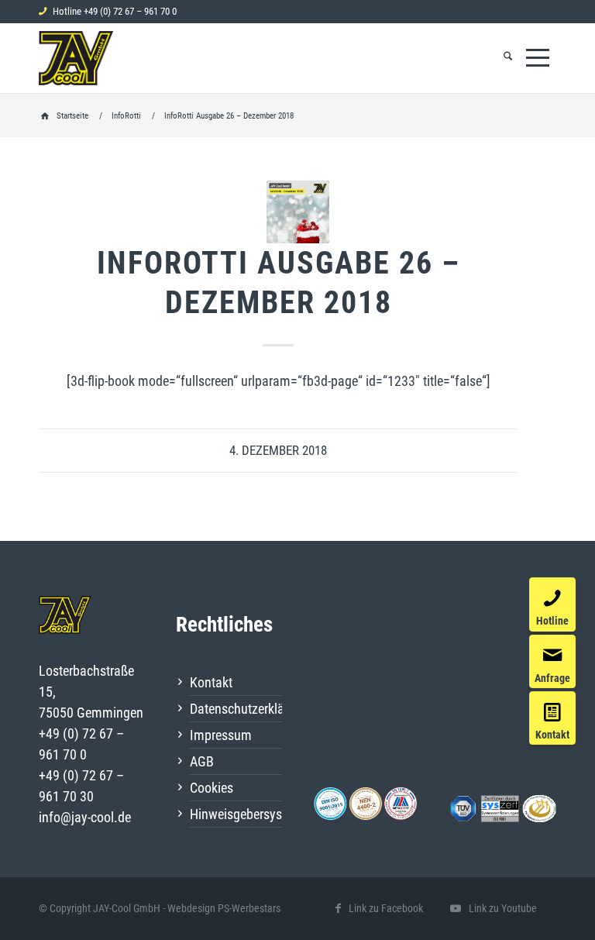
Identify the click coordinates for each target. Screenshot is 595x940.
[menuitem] (508, 58)
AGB (202, 761)
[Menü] (537, 58)
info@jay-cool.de (85, 817)
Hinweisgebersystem (236, 814)
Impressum (221, 735)
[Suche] (508, 58)
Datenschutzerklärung (236, 709)
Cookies (211, 788)
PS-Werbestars (249, 908)
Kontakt (211, 682)
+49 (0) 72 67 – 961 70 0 (130, 11)
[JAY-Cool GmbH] (76, 58)
